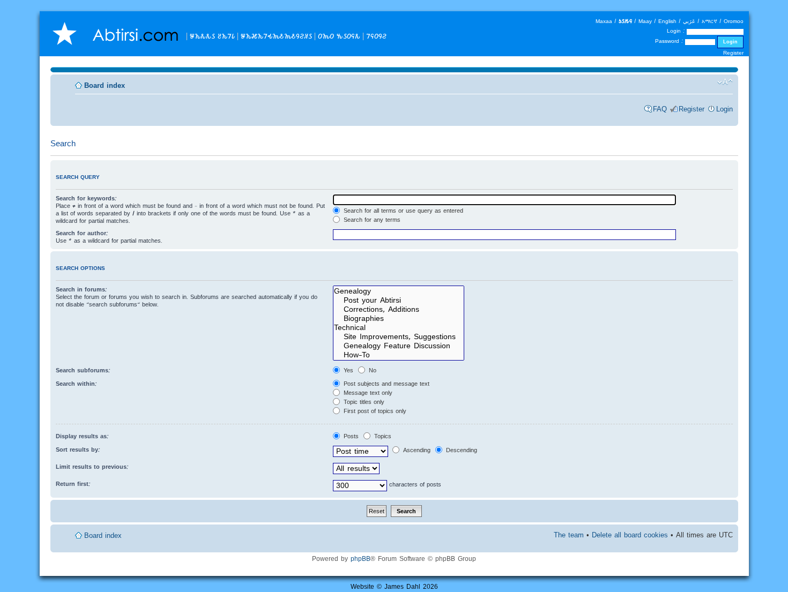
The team (569, 534)
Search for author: (82, 233)
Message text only (366, 392)
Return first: (73, 484)
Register (733, 53)
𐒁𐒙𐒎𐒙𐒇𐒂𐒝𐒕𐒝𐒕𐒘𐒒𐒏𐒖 (276, 36)
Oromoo (734, 21)
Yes (347, 370)
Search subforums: (83, 370)
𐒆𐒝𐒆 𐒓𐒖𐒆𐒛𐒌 (339, 36)
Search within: (76, 383)
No (371, 370)
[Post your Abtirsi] (398, 300)
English (667, 21)
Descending (460, 450)
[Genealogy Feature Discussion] (398, 345)
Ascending (415, 450)
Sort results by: (78, 449)
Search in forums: (81, 289)
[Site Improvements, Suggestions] (398, 336)
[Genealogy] (398, 291)
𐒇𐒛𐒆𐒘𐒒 (376, 36)
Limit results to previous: (92, 466)
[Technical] (398, 327)
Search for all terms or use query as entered (402, 210)
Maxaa (604, 21)
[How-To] (398, 354)
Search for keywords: (86, 198)
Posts (350, 436)
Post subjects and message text (385, 383)
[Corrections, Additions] (398, 309)
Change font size (725, 82)
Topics (381, 436)
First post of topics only (373, 411)
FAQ (660, 109)
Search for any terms (370, 219)
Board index (104, 85)
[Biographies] (398, 318)
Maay (645, 21)
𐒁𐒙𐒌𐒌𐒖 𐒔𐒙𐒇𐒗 (212, 36)
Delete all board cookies (630, 534)
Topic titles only (362, 402)
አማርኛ (709, 21)
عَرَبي (689, 21)
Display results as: (82, 436)
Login (724, 109)
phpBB (360, 558)
